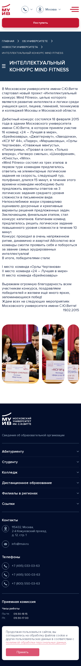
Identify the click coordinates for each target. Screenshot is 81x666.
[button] (26, 9)
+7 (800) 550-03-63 (26, 584)
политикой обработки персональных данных (36, 642)
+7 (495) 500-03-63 (26, 575)
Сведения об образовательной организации (33, 435)
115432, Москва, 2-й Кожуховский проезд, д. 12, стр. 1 (29, 531)
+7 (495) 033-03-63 (26, 566)
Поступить (40, 22)
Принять (23, 652)
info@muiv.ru (20, 544)
